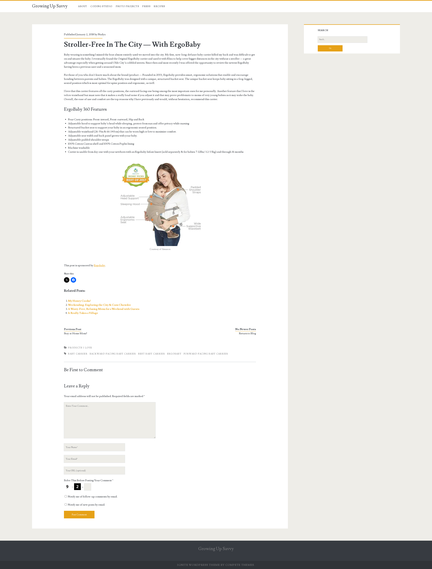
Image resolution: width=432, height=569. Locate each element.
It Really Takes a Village (83, 313)
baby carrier (77, 354)
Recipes (159, 6)
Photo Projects (127, 6)
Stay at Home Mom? (75, 333)
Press (146, 6)
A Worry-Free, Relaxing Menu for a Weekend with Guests (103, 309)
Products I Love (80, 347)
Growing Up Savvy (50, 6)
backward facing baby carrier (113, 354)
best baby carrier (151, 354)
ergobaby (174, 354)
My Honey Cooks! (79, 301)
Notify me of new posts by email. (86, 504)
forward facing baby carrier (206, 354)
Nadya (102, 34)
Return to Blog (247, 333)
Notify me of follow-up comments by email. (92, 496)
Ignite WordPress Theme (198, 565)
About (82, 6)
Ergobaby (99, 265)
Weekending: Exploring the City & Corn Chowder (99, 305)
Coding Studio (101, 6)
